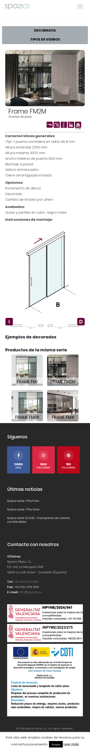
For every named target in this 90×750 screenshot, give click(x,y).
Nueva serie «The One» (23, 509)
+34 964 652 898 (26, 582)
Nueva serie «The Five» (23, 501)
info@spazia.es (30, 592)
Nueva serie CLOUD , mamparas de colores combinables (38, 520)
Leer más (71, 744)
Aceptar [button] (55, 744)
